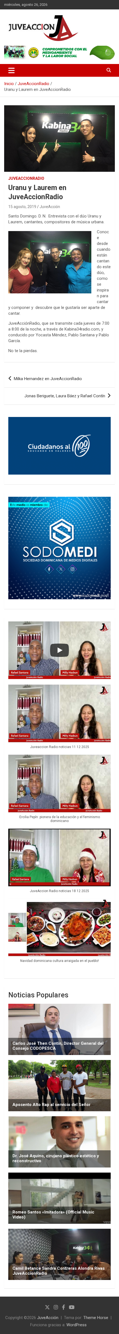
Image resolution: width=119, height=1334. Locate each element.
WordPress (76, 1324)
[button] (59, 720)
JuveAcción (50, 206)
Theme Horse (95, 1317)
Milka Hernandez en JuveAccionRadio (48, 378)
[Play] (59, 650)
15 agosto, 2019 (22, 206)
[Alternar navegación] (11, 70)
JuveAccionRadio (26, 178)
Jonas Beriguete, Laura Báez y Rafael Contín (64, 395)
